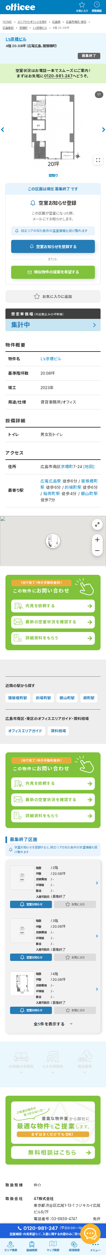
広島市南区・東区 (76, 22)
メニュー (95, 1250)
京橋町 (23, 28)
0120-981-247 (58, 76)
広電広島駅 (50, 481)
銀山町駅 (89, 493)
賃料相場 (58, 731)
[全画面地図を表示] (97, 524)
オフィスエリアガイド (25, 731)
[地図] (89, 466)
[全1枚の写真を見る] (98, 160)
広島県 (56, 22)
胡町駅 (89, 698)
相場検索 (74, 1250)
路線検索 (31, 1250)
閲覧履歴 (97, 10)
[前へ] (2, 129)
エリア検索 (10, 1250)
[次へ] (103, 129)
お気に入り (82, 10)
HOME (7, 22)
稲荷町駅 (51, 493)
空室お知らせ (34, 904)
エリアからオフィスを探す (32, 22)
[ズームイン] (97, 539)
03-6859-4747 (64, 1219)
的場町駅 (73, 487)
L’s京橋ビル (40, 28)
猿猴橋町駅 (17, 698)
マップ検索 (53, 1250)
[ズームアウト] (97, 550)
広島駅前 (8, 28)
